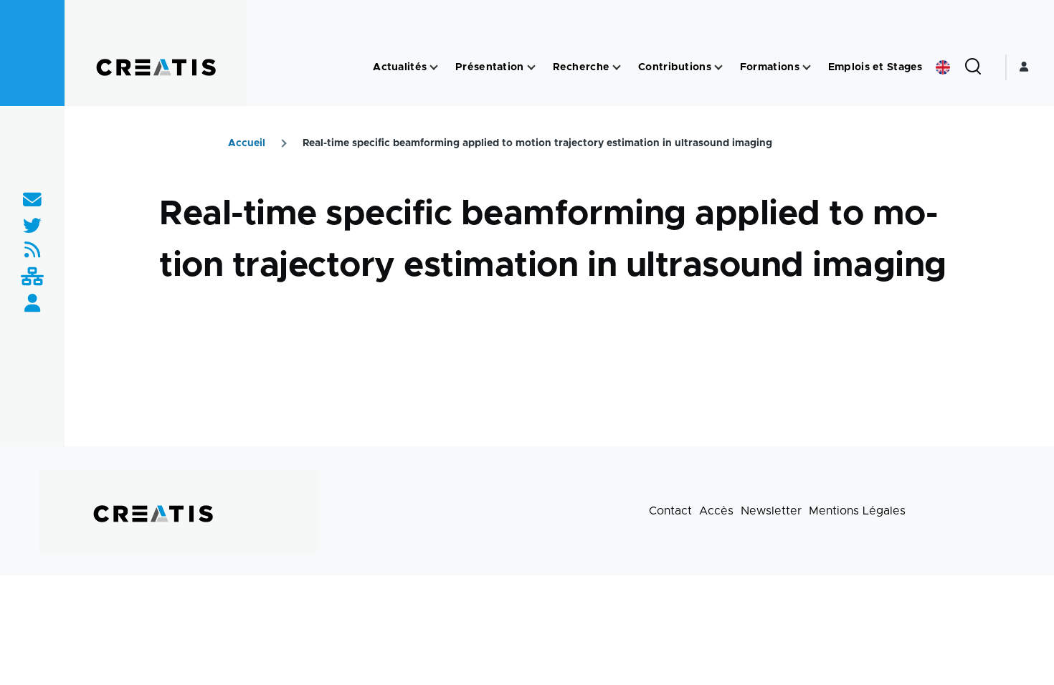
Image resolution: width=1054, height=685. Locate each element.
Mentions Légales (857, 511)
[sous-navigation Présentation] (531, 67)
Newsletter (771, 511)
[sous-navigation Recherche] (616, 67)
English (943, 67)
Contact (670, 511)
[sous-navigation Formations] (806, 67)
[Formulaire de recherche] (973, 67)
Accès (716, 511)
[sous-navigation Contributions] (718, 67)
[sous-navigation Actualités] (434, 67)
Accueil (246, 143)
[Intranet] (32, 278)
